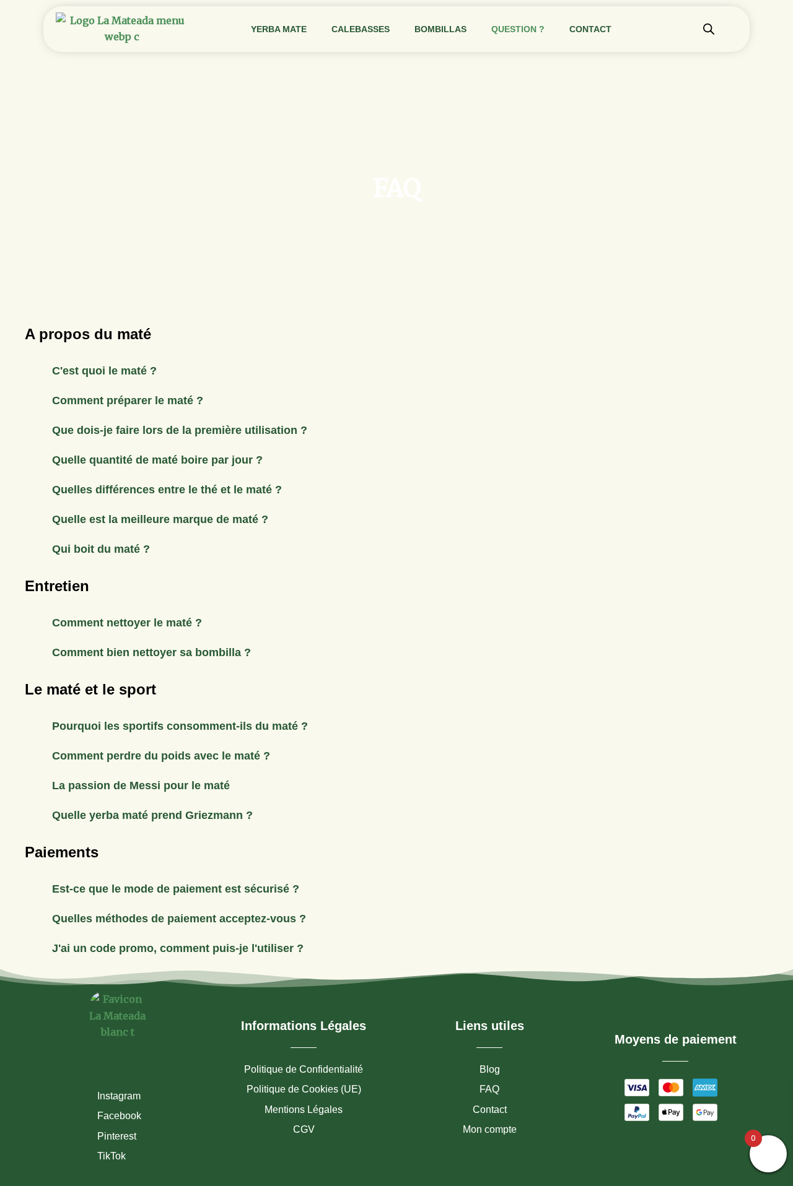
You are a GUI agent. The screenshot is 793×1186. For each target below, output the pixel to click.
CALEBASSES (360, 29)
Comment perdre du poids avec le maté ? (161, 756)
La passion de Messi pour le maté (141, 785)
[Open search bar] (709, 29)
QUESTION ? (518, 29)
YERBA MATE (279, 29)
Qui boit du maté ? (101, 549)
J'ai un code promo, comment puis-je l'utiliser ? (178, 948)
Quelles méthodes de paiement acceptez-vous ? (179, 918)
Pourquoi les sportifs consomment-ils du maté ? (180, 726)
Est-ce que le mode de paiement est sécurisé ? (175, 889)
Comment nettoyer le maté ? (127, 623)
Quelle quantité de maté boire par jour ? (157, 460)
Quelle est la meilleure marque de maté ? (160, 519)
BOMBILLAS (440, 29)
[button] (396, 371)
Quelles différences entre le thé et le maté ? (167, 489)
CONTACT (590, 29)
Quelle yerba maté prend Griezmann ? (152, 815)
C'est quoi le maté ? (104, 371)
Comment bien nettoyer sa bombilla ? (151, 652)
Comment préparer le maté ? (127, 400)
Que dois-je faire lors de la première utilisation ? (179, 430)
